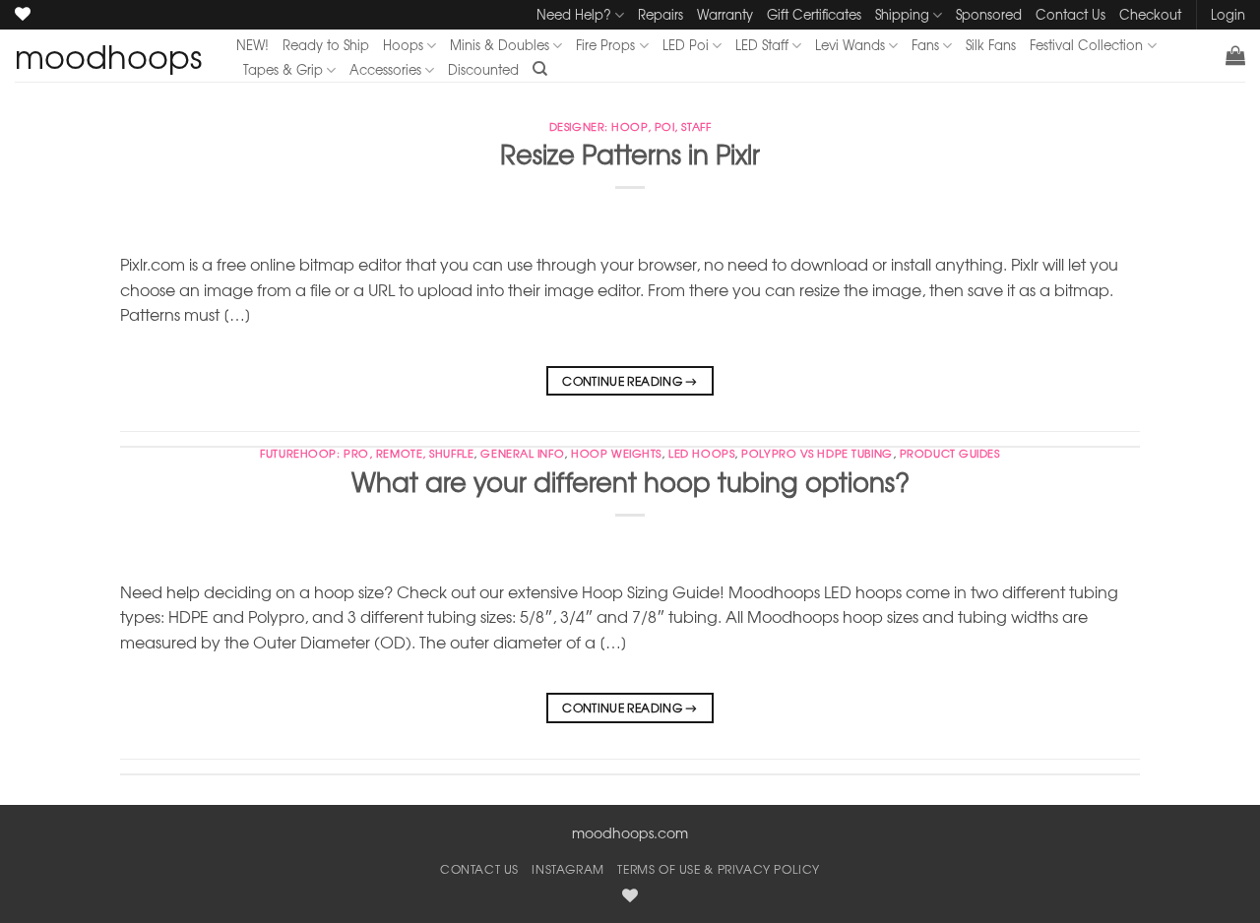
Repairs (660, 14)
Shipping (902, 14)
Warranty (725, 14)
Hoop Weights (616, 453)
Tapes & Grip (283, 69)
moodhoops (108, 56)
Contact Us (1070, 14)
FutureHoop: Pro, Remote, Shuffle (366, 453)
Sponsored (989, 14)
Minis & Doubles (499, 44)
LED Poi (685, 44)
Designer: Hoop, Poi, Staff (630, 126)
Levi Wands (850, 44)
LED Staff (761, 44)
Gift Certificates (814, 14)
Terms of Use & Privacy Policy (718, 869)
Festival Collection (1086, 44)
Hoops (403, 44)
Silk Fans (991, 44)
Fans (925, 44)
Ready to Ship (326, 44)
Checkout (1150, 14)
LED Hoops (701, 453)
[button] (1235, 55)
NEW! (252, 44)
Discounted (483, 69)
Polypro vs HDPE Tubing (816, 453)
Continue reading (630, 381)
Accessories (385, 69)
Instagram (568, 869)
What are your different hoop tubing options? (630, 481)
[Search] (540, 69)
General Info (522, 453)
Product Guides (950, 453)
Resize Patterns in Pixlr (630, 153)
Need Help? (573, 14)
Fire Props (605, 44)
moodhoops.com (630, 832)
